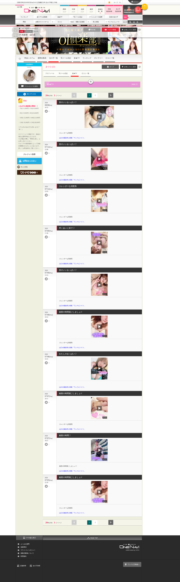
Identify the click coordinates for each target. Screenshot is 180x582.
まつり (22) (50, 67)
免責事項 (23, 547)
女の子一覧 (53, 58)
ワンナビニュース (114, 22)
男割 (24, 22)
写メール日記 (77, 17)
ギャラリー (98, 58)
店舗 (125, 17)
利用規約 (23, 556)
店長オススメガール (42, 22)
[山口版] (37, 13)
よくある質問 (25, 544)
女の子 (125, 22)
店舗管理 (23, 566)
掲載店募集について (27, 553)
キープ (117, 2)
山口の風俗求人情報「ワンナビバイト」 (72, 138)
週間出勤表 (42, 58)
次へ (110, 95)
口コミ (60, 22)
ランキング (24, 17)
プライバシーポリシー (28, 550)
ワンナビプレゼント (139, 8)
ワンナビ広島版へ (133, 564)
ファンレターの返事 (95, 17)
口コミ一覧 (110, 58)
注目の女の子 (113, 17)
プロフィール (49, 73)
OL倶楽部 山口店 (27, 35)
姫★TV (60, 17)
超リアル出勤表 (42, 17)
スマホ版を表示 (30, 538)
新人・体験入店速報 (77, 22)
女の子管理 (36, 566)
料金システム (29, 58)
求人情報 (96, 22)
